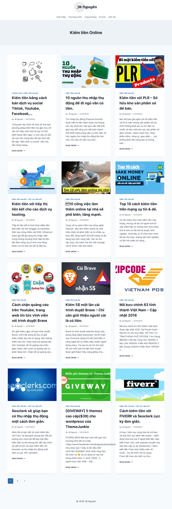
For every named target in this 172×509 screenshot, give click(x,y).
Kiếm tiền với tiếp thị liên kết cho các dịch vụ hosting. (32, 209)
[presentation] (32, 71)
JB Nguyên (18, 119)
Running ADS (75, 17)
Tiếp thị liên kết (35, 199)
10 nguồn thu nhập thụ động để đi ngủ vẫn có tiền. (85, 103)
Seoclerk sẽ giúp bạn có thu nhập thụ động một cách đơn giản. (30, 416)
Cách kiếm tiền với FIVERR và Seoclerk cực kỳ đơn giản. (139, 416)
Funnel (102, 17)
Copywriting (90, 17)
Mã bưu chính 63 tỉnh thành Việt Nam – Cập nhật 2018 (138, 310)
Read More (18, 151)
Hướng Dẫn (17, 93)
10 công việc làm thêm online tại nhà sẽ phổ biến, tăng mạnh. (85, 209)
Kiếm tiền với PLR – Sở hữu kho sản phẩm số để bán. (138, 103)
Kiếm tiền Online (31, 93)
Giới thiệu (61, 17)
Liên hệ (112, 17)
